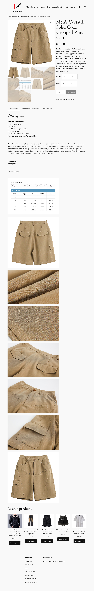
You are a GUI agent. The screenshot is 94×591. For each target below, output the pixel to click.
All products (15, 16)
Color (58, 77)
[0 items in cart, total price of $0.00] (84, 7)
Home (9, 16)
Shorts (72, 99)
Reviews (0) (47, 108)
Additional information (30, 108)
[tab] (14, 109)
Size (58, 84)
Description (13, 108)
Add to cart (71, 92)
